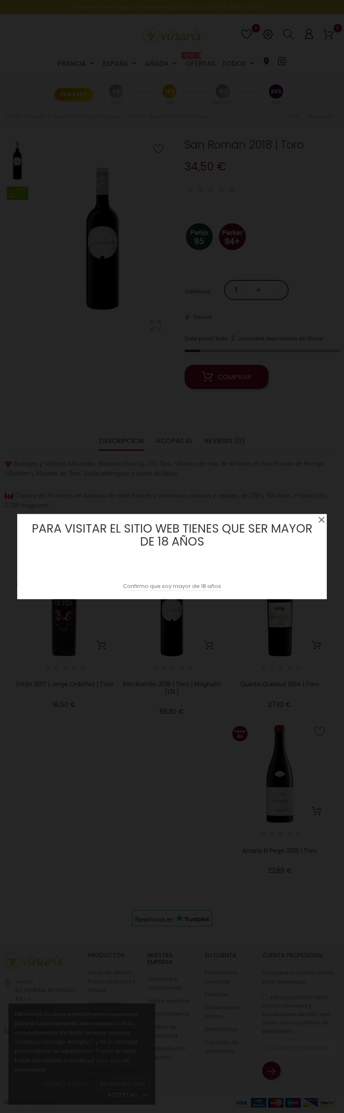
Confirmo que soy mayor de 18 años (172, 586)
